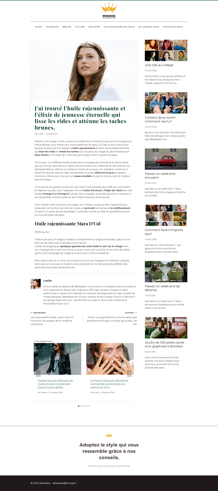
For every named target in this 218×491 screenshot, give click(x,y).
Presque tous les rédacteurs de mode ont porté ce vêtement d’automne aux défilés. (55, 384)
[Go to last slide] (38, 373)
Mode (38, 27)
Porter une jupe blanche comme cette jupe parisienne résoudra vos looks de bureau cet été (112, 319)
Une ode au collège (159, 65)
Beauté (67, 27)
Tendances (52, 27)
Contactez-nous (173, 27)
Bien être (94, 27)
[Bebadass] (109, 10)
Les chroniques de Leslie (119, 27)
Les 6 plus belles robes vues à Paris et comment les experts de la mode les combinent (52, 319)
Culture (80, 27)
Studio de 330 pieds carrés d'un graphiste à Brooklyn (164, 344)
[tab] (78, 406)
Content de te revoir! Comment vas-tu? (160, 119)
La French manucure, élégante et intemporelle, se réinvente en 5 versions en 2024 (109, 384)
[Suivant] (129, 373)
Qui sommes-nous (148, 27)
